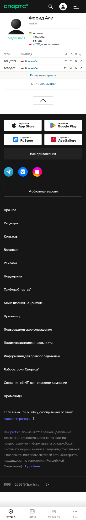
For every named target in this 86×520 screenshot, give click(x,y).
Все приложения (43, 154)
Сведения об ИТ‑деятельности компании (35, 382)
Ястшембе (31, 61)
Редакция (11, 223)
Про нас (10, 210)
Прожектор (12, 316)
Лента (33, 83)
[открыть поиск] (50, 6)
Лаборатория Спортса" (21, 369)
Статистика (48, 83)
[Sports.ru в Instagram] (38, 172)
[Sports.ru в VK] (24, 172)
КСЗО (36, 44)
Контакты (11, 236)
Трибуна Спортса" (17, 289)
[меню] (76, 6)
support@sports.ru (17, 419)
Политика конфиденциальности (28, 343)
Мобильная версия (43, 191)
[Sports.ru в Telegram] (9, 172)
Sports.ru (14, 432)
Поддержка (13, 276)
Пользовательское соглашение (28, 329)
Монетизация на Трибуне (23, 303)
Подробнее (32, 466)
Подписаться (16, 38)
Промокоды (13, 396)
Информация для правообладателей (32, 356)
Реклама (10, 263)
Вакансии (11, 250)
